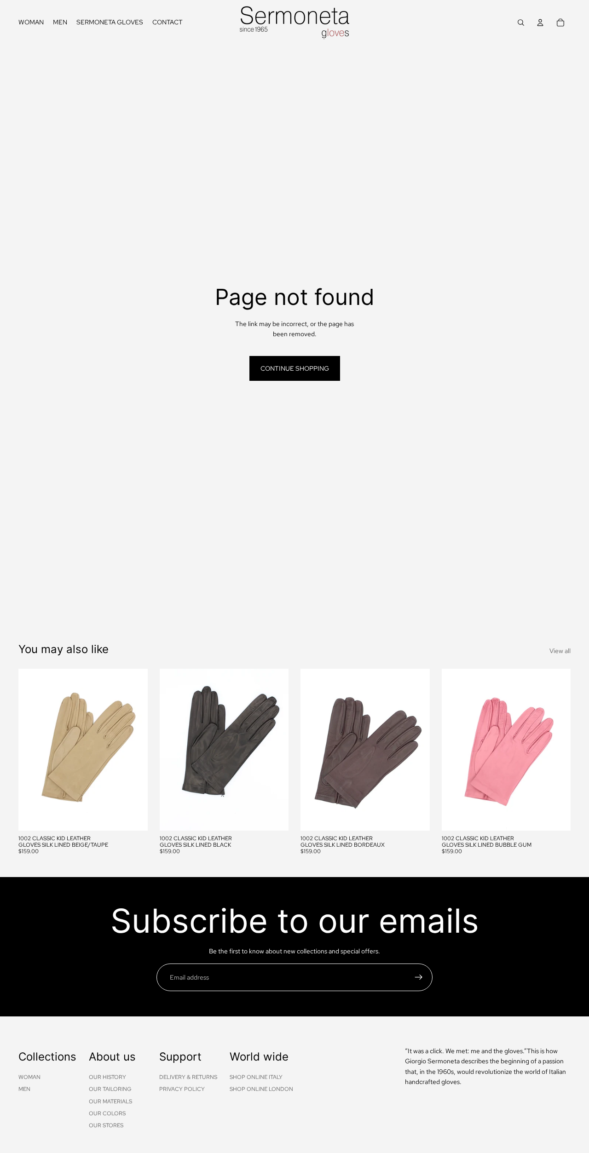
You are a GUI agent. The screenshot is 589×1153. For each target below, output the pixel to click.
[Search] (521, 22)
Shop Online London (261, 1089)
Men (24, 1089)
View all (560, 651)
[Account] (540, 22)
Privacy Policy (182, 1089)
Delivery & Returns (188, 1077)
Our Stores (106, 1126)
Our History (107, 1077)
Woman (29, 1077)
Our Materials (110, 1101)
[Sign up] (418, 977)
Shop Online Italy (256, 1077)
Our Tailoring (110, 1089)
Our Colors (107, 1113)
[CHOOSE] (133, 816)
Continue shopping (294, 368)
